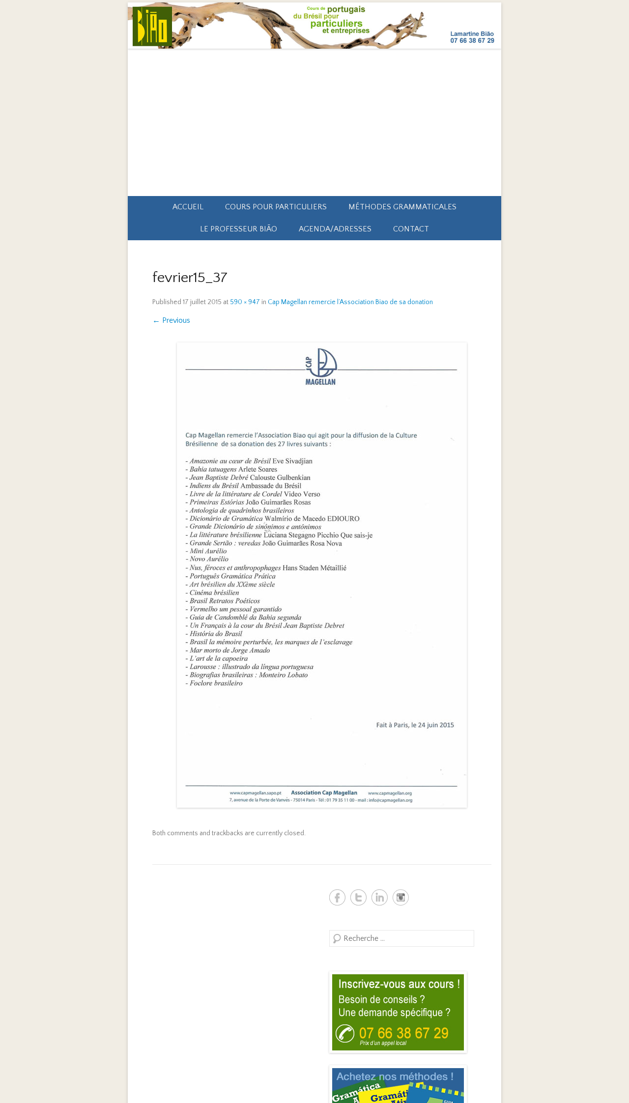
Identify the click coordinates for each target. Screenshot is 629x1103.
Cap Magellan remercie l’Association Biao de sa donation (350, 302)
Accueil (187, 206)
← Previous (171, 320)
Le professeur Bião (238, 229)
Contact (411, 229)
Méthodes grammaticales (402, 206)
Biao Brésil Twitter (358, 897)
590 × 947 (245, 302)
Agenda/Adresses (335, 229)
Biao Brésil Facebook (337, 897)
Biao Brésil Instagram (401, 897)
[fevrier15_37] (321, 575)
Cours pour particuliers (276, 206)
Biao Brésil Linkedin (380, 897)
